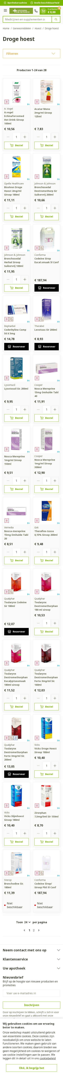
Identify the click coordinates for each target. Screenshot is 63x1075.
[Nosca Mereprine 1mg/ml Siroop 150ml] (16, 439)
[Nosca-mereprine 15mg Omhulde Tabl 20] (16, 510)
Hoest (38, 28)
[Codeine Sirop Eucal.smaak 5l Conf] (46, 238)
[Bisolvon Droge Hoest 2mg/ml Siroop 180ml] (16, 167)
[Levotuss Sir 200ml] (46, 309)
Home (6, 28)
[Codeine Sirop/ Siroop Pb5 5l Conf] (46, 863)
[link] (25, 930)
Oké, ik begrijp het (31, 1068)
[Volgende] (38, 930)
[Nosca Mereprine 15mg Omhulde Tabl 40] (46, 368)
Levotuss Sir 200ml (45, 329)
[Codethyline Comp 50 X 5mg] (16, 309)
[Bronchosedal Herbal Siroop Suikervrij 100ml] (16, 238)
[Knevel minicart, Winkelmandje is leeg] (43, 11)
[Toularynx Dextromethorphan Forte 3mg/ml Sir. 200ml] (16, 728)
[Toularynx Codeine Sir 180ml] (16, 582)
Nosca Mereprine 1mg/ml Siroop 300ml (44, 463)
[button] (31, 53)
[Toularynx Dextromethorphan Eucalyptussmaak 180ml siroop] (16, 653)
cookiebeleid (48, 1058)
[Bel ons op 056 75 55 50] (36, 11)
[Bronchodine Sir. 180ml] (16, 863)
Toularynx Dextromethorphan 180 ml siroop (46, 606)
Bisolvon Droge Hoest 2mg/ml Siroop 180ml (13, 191)
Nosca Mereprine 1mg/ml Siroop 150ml (14, 460)
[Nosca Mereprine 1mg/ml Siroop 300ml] (46, 439)
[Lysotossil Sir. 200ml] (16, 368)
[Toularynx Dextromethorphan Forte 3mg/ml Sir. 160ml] (46, 653)
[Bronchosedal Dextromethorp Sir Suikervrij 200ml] (46, 167)
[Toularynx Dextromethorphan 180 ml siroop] (46, 582)
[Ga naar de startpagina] (21, 11)
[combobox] (27, 19)
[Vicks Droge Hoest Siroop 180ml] (46, 728)
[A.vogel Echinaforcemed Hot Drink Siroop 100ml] (16, 92)
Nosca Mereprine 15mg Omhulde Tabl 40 (46, 392)
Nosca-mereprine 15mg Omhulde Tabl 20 (16, 535)
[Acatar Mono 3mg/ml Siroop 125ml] (46, 92)
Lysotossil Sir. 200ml (16, 388)
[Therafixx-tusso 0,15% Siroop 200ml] (46, 510)
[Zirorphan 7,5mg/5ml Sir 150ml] (46, 795)
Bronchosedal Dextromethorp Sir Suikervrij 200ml (45, 191)
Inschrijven (31, 1005)
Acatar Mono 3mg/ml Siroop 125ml (43, 112)
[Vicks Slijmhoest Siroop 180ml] (16, 795)
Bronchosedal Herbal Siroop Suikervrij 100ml (13, 262)
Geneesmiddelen (22, 28)
